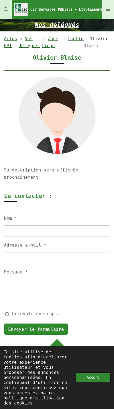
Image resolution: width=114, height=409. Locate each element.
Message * (16, 272)
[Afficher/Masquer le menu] (108, 9)
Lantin (76, 38)
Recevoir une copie (36, 313)
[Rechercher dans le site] (6, 9)
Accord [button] (93, 377)
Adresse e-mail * (25, 245)
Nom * (10, 218)
